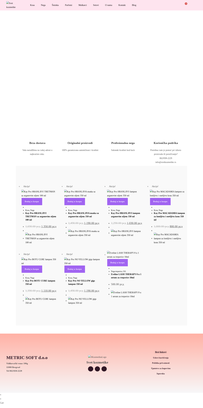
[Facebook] (104, 369)
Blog (134, 5)
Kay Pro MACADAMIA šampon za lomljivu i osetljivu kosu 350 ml (169, 216)
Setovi (96, 5)
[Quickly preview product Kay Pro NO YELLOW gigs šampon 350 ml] (69, 275)
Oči (124, 271)
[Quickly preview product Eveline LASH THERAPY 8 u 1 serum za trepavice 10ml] (112, 268)
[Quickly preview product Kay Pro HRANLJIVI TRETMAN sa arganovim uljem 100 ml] (26, 207)
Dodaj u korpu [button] (32, 201)
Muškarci (83, 5)
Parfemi (68, 5)
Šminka (55, 5)
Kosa (32, 5)
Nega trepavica (116, 271)
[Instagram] (90, 369)
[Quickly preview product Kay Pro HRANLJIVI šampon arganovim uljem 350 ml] (112, 207)
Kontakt (122, 5)
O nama (108, 5)
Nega (43, 5)
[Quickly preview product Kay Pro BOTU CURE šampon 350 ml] (26, 275)
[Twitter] (97, 369)
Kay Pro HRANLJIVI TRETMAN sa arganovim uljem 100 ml (40, 216)
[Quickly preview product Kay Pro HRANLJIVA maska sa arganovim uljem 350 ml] (69, 207)
